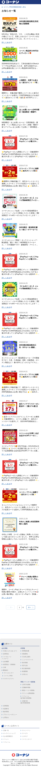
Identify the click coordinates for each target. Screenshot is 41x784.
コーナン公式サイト (11, 726)
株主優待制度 (26, 668)
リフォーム (6, 742)
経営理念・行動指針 (9, 664)
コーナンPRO (8, 676)
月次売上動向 (26, 657)
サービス (25, 733)
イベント (6, 739)
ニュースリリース (27, 659)
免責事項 (6, 708)
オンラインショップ (9, 733)
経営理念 (6, 654)
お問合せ (6, 717)
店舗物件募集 (26, 687)
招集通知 (25, 654)
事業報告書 (25, 651)
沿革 (4, 667)
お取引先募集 (26, 684)
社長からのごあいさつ (10, 651)
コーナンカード (27, 739)
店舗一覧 (6, 730)
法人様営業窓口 (8, 736)
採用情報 (6, 706)
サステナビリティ (8, 678)
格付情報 (25, 662)
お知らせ (25, 674)
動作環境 (6, 711)
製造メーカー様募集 (28, 690)
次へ (30, 607)
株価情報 (25, 671)
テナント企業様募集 (28, 693)
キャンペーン (26, 730)
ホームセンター (9, 673)
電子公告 (25, 665)
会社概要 (6, 661)
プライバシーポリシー (10, 714)
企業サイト (8, 644)
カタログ (25, 736)
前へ (11, 607)
